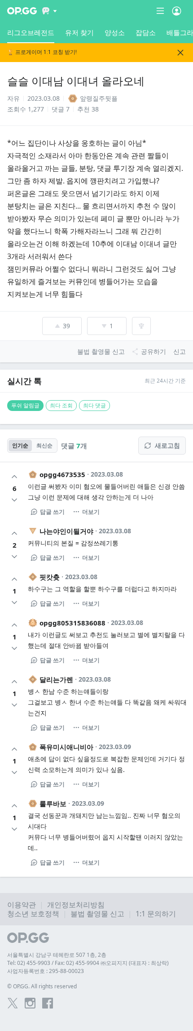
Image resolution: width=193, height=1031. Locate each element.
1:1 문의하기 (156, 914)
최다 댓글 (94, 405)
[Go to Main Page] (22, 10)
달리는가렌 (56, 679)
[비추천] (14, 500)
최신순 (44, 445)
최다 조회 (61, 405)
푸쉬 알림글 (25, 405)
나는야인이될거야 (66, 531)
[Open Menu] (176, 11)
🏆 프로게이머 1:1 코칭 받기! (42, 52)
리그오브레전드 (30, 32)
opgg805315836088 (72, 622)
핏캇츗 (49, 576)
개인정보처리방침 (76, 905)
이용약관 (21, 905)
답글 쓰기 (52, 512)
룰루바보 (52, 803)
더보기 (91, 512)
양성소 (115, 32)
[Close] (180, 52)
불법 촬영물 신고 (97, 914)
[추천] (14, 476)
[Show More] (49, 11)
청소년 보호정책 (33, 914)
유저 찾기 (79, 32)
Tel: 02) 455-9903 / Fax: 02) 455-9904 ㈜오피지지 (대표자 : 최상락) (88, 963)
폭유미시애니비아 (66, 746)
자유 (13, 98)
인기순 (20, 445)
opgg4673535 (62, 474)
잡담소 (146, 32)
